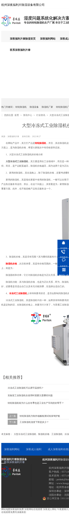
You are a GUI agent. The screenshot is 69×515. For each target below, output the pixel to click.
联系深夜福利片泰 (20, 49)
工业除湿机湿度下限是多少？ (34, 422)
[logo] (11, 25)
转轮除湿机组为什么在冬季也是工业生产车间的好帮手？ (36, 403)
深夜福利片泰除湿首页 (23, 38)
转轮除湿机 (21, 107)
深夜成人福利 (33, 449)
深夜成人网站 (49, 509)
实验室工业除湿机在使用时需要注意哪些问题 (30, 395)
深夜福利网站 (48, 38)
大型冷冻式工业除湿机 (25, 434)
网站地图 (5, 509)
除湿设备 (34, 107)
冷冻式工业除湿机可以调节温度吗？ (26, 388)
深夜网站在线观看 (33, 509)
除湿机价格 (43, 434)
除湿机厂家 (47, 107)
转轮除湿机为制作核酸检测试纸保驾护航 (40, 416)
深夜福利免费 (17, 509)
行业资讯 (41, 115)
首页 (17, 115)
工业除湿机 (57, 434)
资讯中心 (28, 115)
